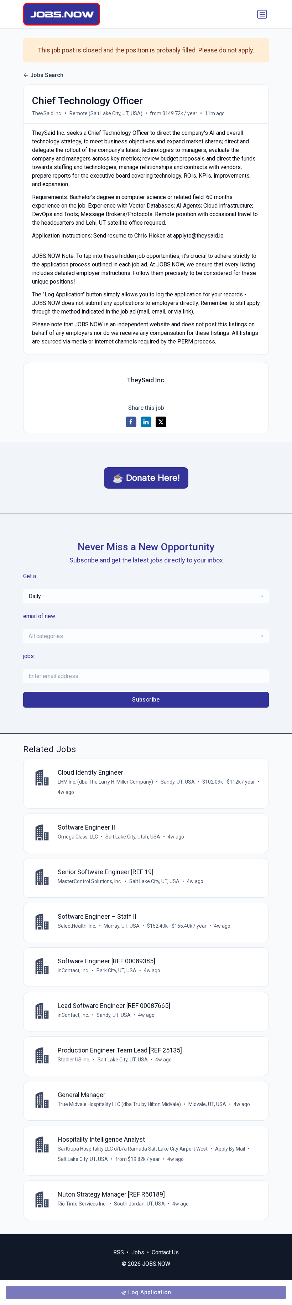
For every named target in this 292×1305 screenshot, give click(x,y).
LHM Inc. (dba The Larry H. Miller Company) (105, 782)
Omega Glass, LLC (78, 837)
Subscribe (146, 699)
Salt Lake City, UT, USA (154, 881)
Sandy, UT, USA (178, 782)
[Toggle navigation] (262, 14)
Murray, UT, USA (122, 926)
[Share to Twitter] (161, 422)
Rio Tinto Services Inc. (82, 1204)
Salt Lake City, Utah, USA (132, 837)
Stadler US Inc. (74, 1059)
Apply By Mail (230, 1149)
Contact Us (165, 1252)
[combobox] (146, 596)
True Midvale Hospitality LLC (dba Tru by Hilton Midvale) (119, 1104)
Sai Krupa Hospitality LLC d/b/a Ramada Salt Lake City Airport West (133, 1149)
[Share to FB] (131, 422)
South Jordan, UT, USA (139, 1204)
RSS (118, 1252)
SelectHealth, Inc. (77, 926)
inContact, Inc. (73, 970)
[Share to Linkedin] (146, 422)
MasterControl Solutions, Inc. (90, 881)
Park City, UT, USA (116, 970)
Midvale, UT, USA (207, 1104)
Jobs (137, 1252)
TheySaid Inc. (47, 113)
